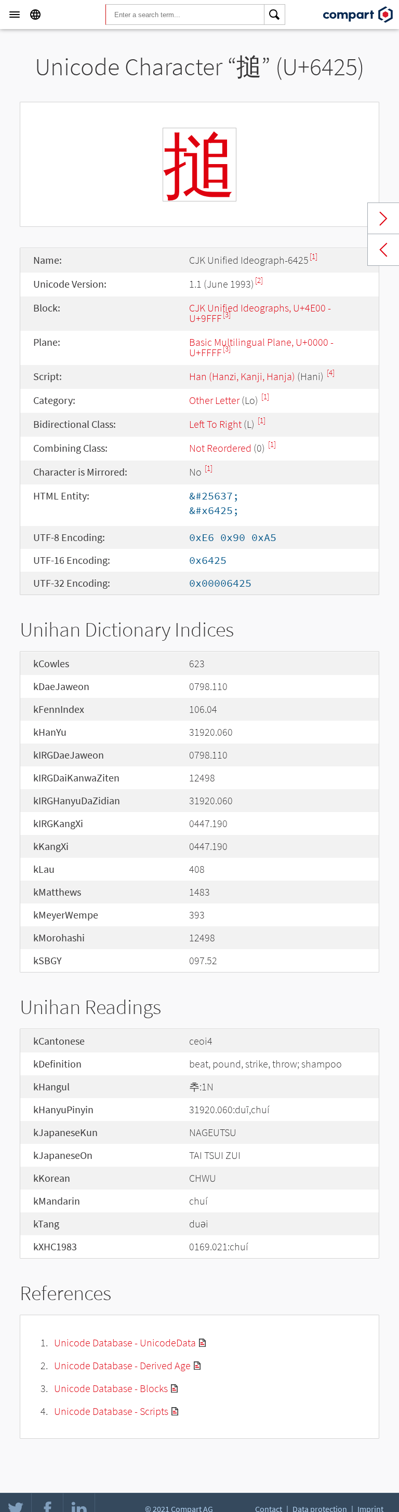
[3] (227, 314)
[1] (313, 256)
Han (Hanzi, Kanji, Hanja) (242, 376)
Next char (383, 218)
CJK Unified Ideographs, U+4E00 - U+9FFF (260, 313)
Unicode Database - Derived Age (122, 1365)
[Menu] (14, 14)
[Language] (35, 14)
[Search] (274, 14)
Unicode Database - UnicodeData (125, 1342)
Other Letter (214, 400)
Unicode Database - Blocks (111, 1388)
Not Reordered (220, 447)
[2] (259, 280)
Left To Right (215, 423)
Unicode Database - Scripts (111, 1411)
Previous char (383, 249)
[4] (331, 372)
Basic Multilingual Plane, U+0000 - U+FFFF (261, 347)
